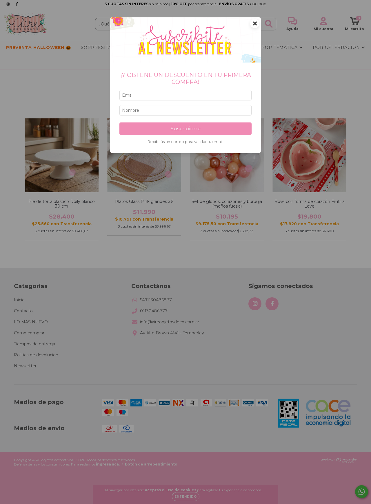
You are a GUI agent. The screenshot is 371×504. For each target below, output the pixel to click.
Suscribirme (186, 128)
